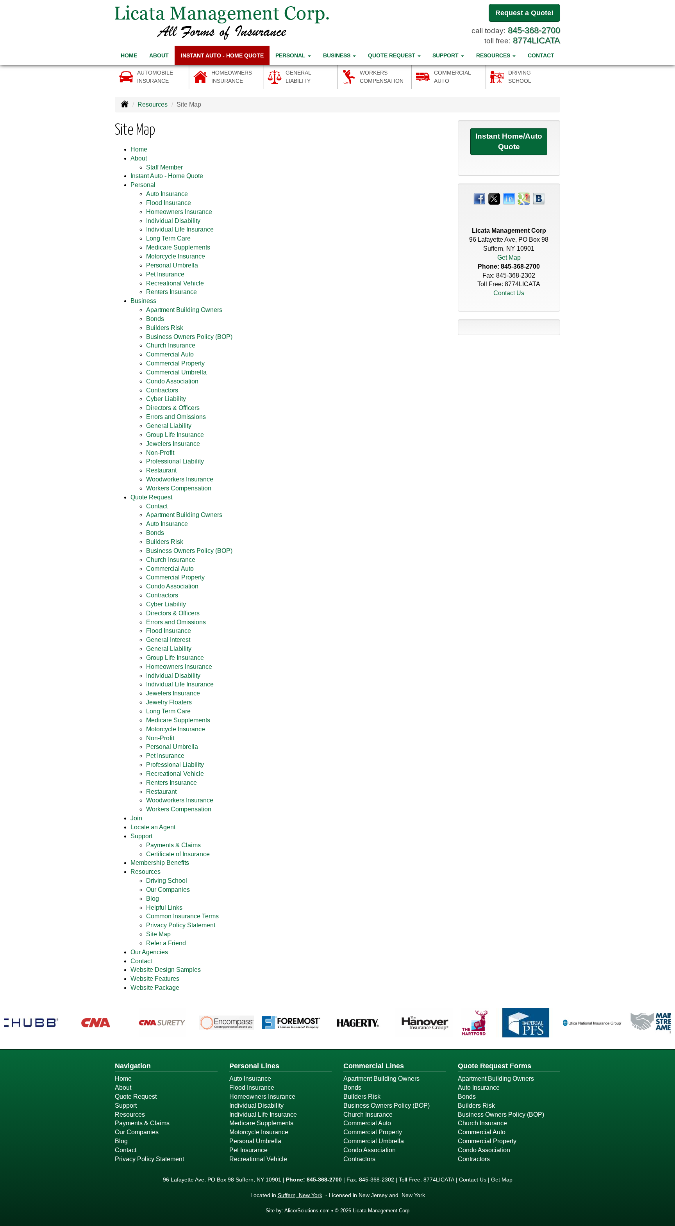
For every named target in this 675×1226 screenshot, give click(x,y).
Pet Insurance (165, 274)
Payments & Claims (173, 845)
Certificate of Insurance (178, 854)
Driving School (166, 880)
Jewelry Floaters (169, 702)
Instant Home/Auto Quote (508, 141)
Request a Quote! (524, 13)
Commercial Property (175, 363)
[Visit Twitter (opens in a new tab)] (494, 198)
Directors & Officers (173, 408)
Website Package (154, 987)
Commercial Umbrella (176, 372)
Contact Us (508, 293)
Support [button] (446, 55)
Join (136, 818)
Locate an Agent (152, 827)
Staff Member (164, 167)
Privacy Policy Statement (180, 925)
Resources (153, 104)
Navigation (133, 1066)
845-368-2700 (534, 30)
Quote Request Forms (494, 1066)
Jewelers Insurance (173, 443)
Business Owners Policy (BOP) (189, 336)
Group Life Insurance (175, 434)
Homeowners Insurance (179, 211)
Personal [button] (291, 55)
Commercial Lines (373, 1066)
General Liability (168, 425)
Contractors (162, 390)
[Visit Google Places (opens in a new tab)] (524, 198)
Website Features (154, 978)
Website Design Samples (165, 969)
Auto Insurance (167, 194)
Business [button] (337, 55)
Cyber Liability (166, 399)
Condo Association (172, 381)
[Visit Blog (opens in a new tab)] (538, 198)
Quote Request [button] (392, 55)
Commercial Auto (170, 354)
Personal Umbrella (172, 265)
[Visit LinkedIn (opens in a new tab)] (509, 198)
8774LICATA (536, 40)
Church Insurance (170, 345)
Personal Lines (254, 1066)
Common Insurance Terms (182, 916)
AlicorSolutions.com (307, 1211)
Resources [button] (494, 55)
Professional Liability (175, 461)
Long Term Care (168, 238)
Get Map (509, 257)
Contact (541, 55)
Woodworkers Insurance (179, 479)
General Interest (168, 639)
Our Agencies (149, 952)
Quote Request (136, 1096)
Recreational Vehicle (175, 283)
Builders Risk (164, 327)
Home (129, 55)
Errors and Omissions (176, 416)
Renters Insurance (171, 292)
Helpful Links (164, 907)
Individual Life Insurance (180, 229)
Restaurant (161, 470)
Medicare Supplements (178, 247)
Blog (152, 898)
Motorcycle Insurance (175, 256)
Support (126, 1105)
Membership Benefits (159, 862)
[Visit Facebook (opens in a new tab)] (479, 198)
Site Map (158, 934)
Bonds (155, 318)
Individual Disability (173, 220)
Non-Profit (160, 452)
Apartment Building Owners (184, 309)
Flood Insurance (168, 203)
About (159, 55)
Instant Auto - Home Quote (222, 55)
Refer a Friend (166, 943)
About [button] (138, 158)
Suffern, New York (300, 1195)
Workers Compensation (178, 488)
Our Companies (168, 889)
